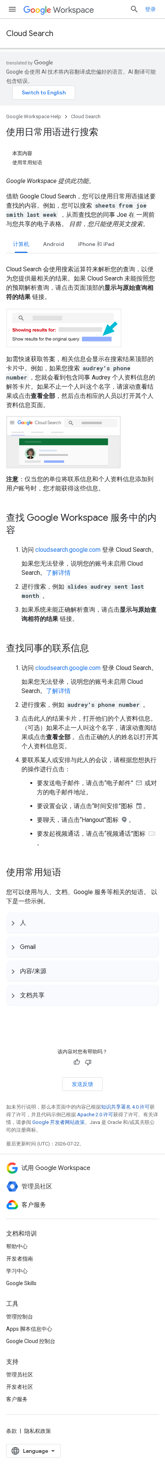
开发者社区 (19, 1387)
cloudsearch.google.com (68, 549)
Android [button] (53, 244)
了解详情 (58, 572)
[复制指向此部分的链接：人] (33, 922)
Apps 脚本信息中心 (29, 1329)
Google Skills (21, 1283)
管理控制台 (19, 1317)
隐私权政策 (37, 1431)
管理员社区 (19, 1374)
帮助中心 (17, 1246)
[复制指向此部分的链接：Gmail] (43, 946)
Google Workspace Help (33, 116)
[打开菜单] (12, 9)
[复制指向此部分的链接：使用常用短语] (69, 873)
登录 (150, 9)
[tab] (21, 244)
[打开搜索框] (134, 9)
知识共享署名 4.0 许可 (125, 1107)
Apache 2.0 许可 (95, 1114)
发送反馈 (82, 1084)
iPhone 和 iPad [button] (96, 244)
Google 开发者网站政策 (58, 1122)
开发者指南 (19, 1259)
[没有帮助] (88, 1062)
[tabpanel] (82, 550)
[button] (82, 922)
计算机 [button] (21, 244)
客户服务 (17, 1399)
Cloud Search (29, 33)
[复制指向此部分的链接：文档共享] (52, 995)
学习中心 (17, 1271)
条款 (11, 1431)
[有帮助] (76, 1062)
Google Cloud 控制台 (30, 1341)
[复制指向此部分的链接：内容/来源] (54, 970)
